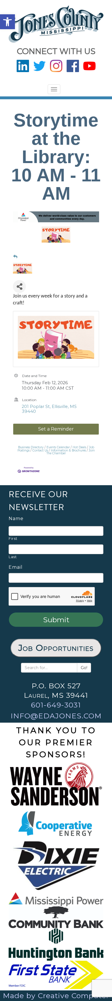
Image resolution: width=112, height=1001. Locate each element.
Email (16, 567)
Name (16, 518)
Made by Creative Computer (56, 995)
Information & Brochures (68, 450)
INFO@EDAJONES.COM (56, 715)
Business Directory (31, 447)
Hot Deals (79, 447)
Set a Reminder (56, 429)
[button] (7, 21)
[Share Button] (19, 286)
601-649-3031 (56, 705)
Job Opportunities (56, 648)
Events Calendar (58, 447)
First (13, 538)
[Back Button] (15, 257)
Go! (84, 667)
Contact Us (40, 450)
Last (13, 556)
